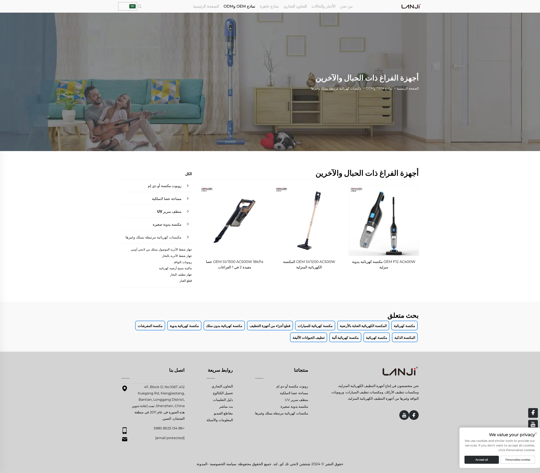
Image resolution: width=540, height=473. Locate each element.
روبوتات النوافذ (183, 262)
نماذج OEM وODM (239, 6)
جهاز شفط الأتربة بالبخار (177, 256)
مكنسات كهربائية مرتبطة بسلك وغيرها (336, 88)
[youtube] (404, 415)
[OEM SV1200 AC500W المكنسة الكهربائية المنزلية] (309, 221)
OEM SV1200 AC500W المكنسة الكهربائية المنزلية (309, 264)
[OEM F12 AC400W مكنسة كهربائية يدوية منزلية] (384, 221)
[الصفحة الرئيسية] (411, 6)
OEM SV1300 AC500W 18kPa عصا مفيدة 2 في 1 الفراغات (234, 264)
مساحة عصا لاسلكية (166, 198)
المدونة (202, 464)
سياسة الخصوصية (223, 464)
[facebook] (414, 415)
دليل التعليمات (223, 400)
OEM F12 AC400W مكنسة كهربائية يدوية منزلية (383, 264)
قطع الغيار (186, 281)
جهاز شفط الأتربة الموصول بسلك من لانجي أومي (161, 249)
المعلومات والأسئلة (220, 420)
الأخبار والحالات (323, 6)
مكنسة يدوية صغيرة (167, 224)
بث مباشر (226, 407)
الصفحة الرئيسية (206, 6)
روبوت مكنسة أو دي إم (164, 185)
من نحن (346, 6)
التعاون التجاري (295, 6)
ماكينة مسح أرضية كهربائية (175, 268)
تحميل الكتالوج (223, 393)
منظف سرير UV (169, 211)
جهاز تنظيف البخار (181, 274)
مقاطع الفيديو (223, 413)
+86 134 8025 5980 (169, 428)
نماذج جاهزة (269, 6)
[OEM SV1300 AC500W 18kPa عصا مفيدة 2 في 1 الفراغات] (234, 221)
